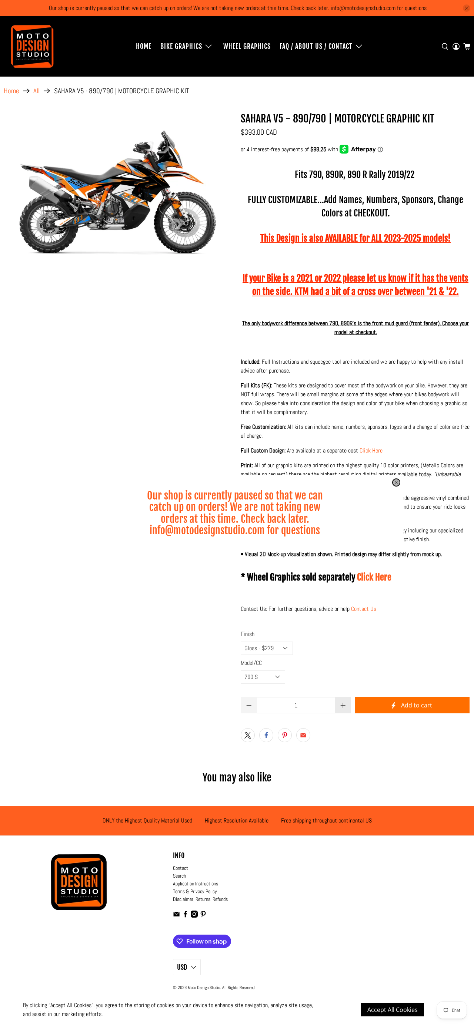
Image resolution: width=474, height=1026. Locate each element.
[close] (396, 482)
